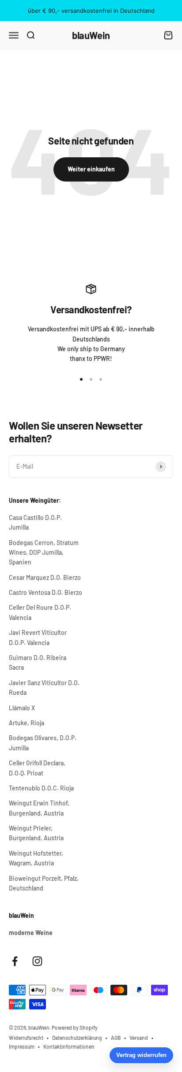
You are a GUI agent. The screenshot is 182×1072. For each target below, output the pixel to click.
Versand (138, 1038)
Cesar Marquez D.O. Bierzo (45, 577)
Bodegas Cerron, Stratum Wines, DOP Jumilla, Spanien (44, 552)
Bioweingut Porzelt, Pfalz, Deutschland (44, 883)
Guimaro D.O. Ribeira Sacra (37, 662)
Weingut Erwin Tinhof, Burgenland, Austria (39, 807)
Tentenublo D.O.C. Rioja (41, 788)
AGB (116, 1038)
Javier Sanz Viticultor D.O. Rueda (44, 687)
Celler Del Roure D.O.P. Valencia (40, 612)
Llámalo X (22, 708)
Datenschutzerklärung (77, 1038)
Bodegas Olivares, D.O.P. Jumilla (42, 742)
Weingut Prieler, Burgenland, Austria (36, 833)
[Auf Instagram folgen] (37, 961)
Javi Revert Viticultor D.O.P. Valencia (38, 637)
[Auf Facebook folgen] (15, 961)
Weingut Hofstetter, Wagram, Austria (36, 858)
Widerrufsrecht (26, 1038)
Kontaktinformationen (69, 1046)
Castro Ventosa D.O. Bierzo (45, 592)
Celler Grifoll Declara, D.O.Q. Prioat (37, 767)
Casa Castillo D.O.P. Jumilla (35, 522)
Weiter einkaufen (91, 169)
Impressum (21, 1046)
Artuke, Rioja (26, 723)
